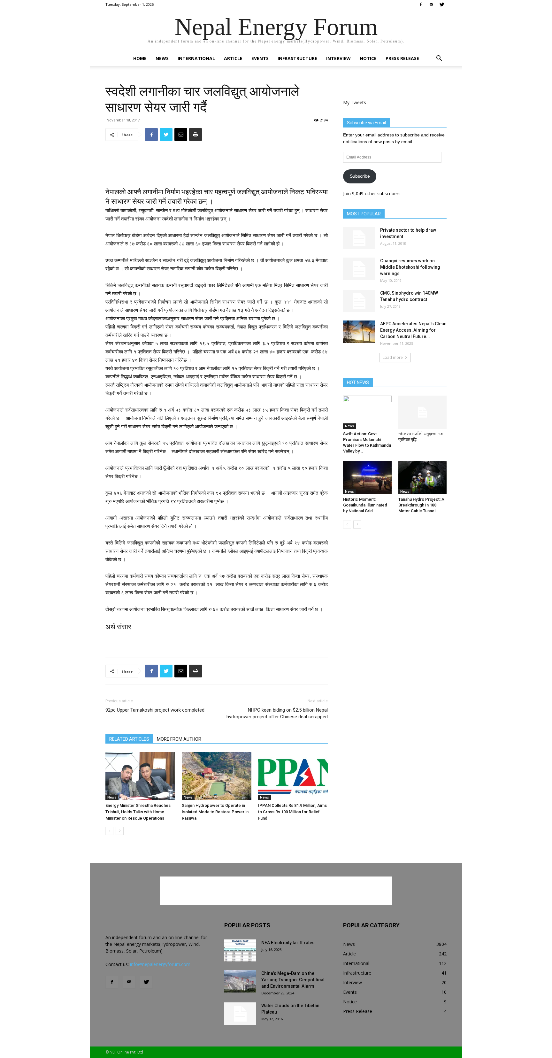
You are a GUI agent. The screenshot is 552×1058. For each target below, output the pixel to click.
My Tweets (354, 102)
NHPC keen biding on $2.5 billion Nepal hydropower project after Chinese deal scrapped (277, 713)
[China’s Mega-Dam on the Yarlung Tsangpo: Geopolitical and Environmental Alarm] (240, 981)
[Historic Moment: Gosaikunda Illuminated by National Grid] (367, 477)
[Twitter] (442, 4)
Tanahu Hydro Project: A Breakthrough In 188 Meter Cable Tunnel (421, 505)
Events (260, 58)
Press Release (402, 58)
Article (233, 58)
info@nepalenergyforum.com (160, 964)
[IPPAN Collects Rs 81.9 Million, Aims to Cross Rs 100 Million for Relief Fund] (293, 776)
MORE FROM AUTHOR (179, 739)
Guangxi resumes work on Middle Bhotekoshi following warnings (410, 267)
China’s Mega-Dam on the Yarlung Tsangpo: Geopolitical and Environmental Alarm (293, 980)
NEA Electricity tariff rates (288, 942)
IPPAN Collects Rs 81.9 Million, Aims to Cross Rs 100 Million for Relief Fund (292, 812)
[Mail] (431, 4)
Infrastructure (297, 58)
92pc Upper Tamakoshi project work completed (154, 710)
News (162, 58)
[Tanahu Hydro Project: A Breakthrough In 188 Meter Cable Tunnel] (422, 477)
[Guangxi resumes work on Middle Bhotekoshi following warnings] (359, 269)
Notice (368, 58)
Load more (393, 357)
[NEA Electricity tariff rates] (240, 950)
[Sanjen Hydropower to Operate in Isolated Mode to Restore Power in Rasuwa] (216, 776)
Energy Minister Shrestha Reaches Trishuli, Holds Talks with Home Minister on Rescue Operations (138, 812)
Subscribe (360, 176)
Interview (338, 58)
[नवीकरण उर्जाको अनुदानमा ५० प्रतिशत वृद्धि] (422, 412)
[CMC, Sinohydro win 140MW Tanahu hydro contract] (359, 301)
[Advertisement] (216, 162)
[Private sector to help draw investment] (359, 238)
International (196, 58)
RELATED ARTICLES (129, 739)
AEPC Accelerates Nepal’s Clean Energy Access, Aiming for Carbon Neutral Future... (413, 330)
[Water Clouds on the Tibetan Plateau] (240, 1013)
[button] (439, 59)
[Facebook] (420, 4)
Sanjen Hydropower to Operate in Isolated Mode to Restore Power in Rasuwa (215, 812)
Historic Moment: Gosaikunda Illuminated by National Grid (365, 505)
